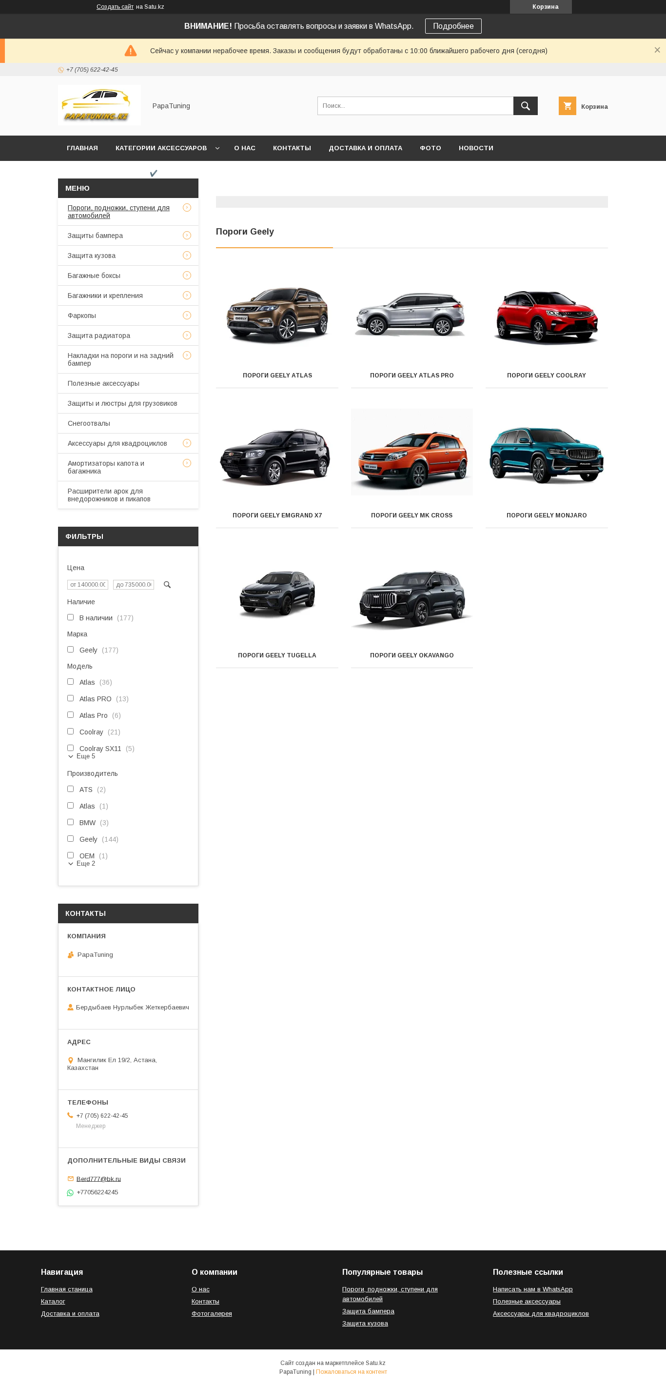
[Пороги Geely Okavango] (412, 594)
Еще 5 (86, 756)
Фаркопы (82, 315)
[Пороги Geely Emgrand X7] (277, 454)
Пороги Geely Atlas (277, 375)
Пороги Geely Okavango (412, 655)
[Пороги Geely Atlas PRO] (412, 314)
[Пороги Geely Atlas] (277, 314)
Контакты (292, 148)
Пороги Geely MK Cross (411, 515)
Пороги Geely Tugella (277, 655)
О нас (244, 148)
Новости (476, 148)
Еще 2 (86, 863)
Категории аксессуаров (161, 148)
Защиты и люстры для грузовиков (122, 403)
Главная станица (67, 1289)
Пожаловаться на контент (351, 1371)
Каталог (53, 1301)
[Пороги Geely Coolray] (547, 314)
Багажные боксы (94, 275)
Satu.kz (376, 1363)
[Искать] (525, 106)
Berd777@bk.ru (99, 1178)
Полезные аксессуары (103, 383)
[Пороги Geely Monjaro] (547, 454)
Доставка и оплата (365, 148)
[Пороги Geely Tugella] (277, 594)
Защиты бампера (95, 235)
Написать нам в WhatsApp (533, 1289)
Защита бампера (368, 1311)
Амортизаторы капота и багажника (106, 467)
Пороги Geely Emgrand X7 (277, 515)
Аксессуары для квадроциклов (117, 443)
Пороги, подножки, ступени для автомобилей (119, 211)
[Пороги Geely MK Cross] (412, 454)
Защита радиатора (99, 335)
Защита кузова (92, 255)
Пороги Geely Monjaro (547, 515)
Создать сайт (115, 6)
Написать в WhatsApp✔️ (112, 173)
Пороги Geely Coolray (546, 375)
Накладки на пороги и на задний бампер (121, 359)
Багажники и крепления (105, 295)
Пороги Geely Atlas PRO (412, 375)
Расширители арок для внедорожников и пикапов (109, 495)
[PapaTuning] (99, 123)
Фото (430, 148)
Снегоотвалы (89, 423)
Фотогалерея (212, 1313)
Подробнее (453, 26)
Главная (82, 148)
